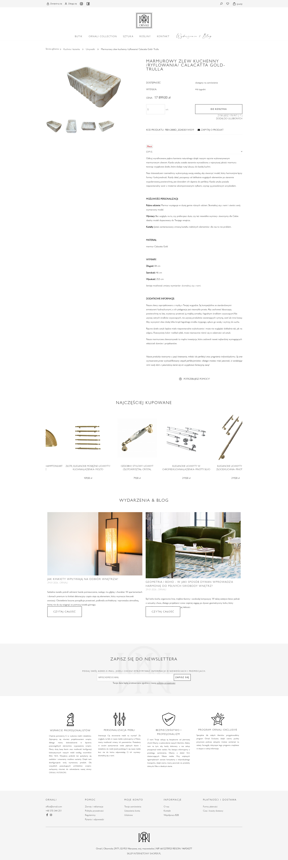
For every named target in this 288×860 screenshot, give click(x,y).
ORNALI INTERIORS (57, 772)
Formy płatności (210, 806)
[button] (210, 129)
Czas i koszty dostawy (213, 810)
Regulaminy (90, 815)
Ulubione (128, 815)
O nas (166, 806)
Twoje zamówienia (132, 806)
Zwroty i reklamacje (94, 806)
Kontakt (167, 810)
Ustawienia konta (132, 810)
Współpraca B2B (171, 815)
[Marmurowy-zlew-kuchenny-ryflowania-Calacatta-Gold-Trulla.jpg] (54, 126)
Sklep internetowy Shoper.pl (144, 853)
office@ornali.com (54, 806)
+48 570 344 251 (54, 810)
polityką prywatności (166, 682)
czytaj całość (64, 611)
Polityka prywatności (94, 810)
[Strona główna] (144, 20)
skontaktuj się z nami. (191, 285)
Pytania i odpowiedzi (94, 819)
